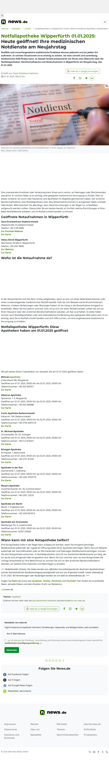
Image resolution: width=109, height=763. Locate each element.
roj (2, 589)
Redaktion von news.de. (74, 600)
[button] (83, 71)
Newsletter (35, 734)
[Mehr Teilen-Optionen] (92, 78)
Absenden (12, 650)
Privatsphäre (90, 734)
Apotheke (16, 596)
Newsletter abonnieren (19, 690)
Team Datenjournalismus (25, 73)
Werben (34, 724)
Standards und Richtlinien (11, 736)
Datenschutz (10, 729)
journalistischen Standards (44, 600)
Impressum (10, 724)
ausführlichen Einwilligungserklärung (22, 643)
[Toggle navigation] (105, 22)
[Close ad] (2, 15)
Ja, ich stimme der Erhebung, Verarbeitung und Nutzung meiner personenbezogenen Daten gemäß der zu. (54, 641)
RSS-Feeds (62, 724)
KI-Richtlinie (90, 729)
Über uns (35, 729)
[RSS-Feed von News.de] (107, 751)
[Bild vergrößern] (107, 86)
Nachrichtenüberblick (68, 734)
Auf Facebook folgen (18, 674)
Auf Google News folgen (19, 685)
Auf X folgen (13, 679)
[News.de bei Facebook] (98, 751)
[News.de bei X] (103, 751)
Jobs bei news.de (92, 724)
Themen (61, 729)
